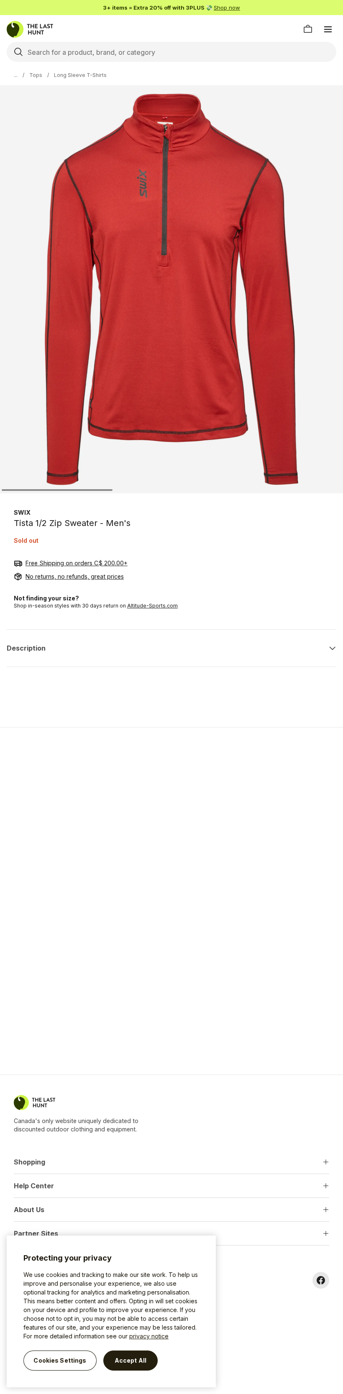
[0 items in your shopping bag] (307, 29)
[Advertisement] (171, 793)
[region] (111, 1311)
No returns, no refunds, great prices (75, 576)
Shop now (227, 7)
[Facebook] (320, 1280)
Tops (35, 75)
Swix (22, 512)
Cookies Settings (59, 1360)
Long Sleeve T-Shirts (80, 75)
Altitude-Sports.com (152, 606)
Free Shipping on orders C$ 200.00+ (77, 563)
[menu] (328, 29)
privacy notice (149, 1336)
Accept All (130, 1360)
